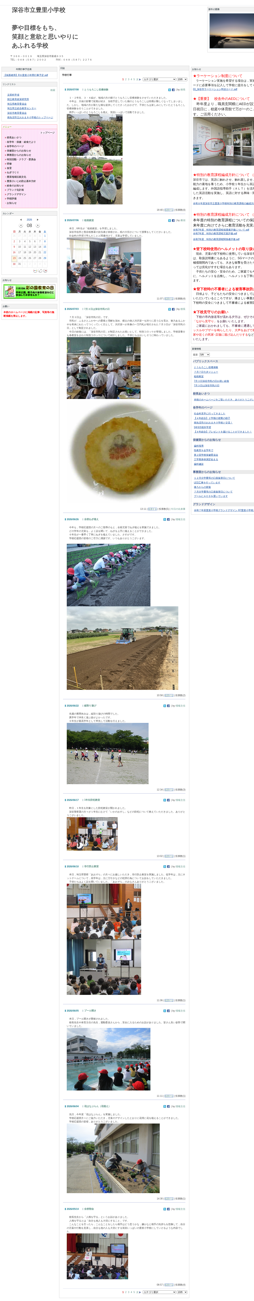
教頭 (183, 220)
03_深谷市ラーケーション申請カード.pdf (215, 89)
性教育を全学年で (203, 450)
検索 (52, 90)
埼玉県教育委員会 (17, 103)
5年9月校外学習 (202, 427)
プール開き (90, 1010)
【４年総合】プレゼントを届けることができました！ (223, 431)
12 (29, 246)
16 (14, 252)
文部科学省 (13, 94)
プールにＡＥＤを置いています (211, 496)
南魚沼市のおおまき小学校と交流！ (213, 422)
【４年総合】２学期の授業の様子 (212, 418)
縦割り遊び (90, 705)
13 (34, 246)
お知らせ (12, 203)
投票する (169, 210)
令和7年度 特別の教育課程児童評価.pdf (215, 233)
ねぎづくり (13, 172)
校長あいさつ (14, 137)
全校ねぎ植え (91, 519)
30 (34, 235)
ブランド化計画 (15, 189)
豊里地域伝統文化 (16, 176)
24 (19, 258)
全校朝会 (89, 1208)
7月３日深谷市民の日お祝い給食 (211, 381)
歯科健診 (199, 464)
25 (24, 258)
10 (19, 246)
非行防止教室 (91, 866)
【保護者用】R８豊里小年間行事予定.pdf (26, 75)
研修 (9, 163)
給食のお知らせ (15, 185)
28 (24, 235)
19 (29, 252)
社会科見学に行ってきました (209, 413)
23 (14, 258)
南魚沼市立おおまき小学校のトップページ (30, 117)
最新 (196, 354)
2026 (29, 219)
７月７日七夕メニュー (206, 372)
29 (29, 235)
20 (34, 252)
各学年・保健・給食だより (21, 142)
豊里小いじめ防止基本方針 (21, 181)
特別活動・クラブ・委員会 (21, 159)
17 (19, 252)
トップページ (47, 132)
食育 (9, 168)
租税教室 (89, 220)
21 (39, 252)
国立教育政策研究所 (18, 99)
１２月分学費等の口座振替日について (214, 478)
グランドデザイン (16, 194)
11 (25, 246)
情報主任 (180, 519)
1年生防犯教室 (92, 799)
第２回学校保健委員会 (206, 455)
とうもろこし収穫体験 (96, 89)
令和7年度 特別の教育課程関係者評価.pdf (216, 239)
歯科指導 (199, 445)
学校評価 (12, 198)
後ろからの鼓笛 (202, 487)
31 (39, 235)
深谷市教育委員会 (17, 113)
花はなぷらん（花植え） (97, 1106)
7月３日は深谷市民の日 (97, 309)
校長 (183, 89)
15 (45, 246)
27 (19, 235)
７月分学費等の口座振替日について (213, 491)
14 (39, 246)
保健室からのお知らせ (19, 150)
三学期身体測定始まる (206, 459)
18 (24, 252)
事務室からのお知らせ (19, 155)
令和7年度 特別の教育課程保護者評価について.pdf (221, 229)
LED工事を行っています (207, 482)
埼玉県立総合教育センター (21, 108)
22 (45, 252)
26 (14, 235)
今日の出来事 (178, 509)
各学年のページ (15, 146)
